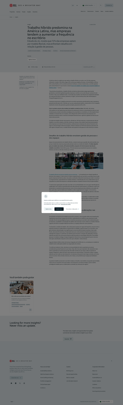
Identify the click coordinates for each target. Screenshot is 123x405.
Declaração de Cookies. (66, 204)
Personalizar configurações (72, 209)
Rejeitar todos (49, 209)
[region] (61, 202)
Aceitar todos (59, 209)
